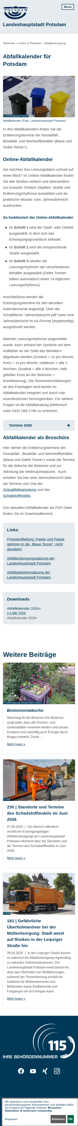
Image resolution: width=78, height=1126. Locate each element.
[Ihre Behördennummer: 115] (39, 1042)
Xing (45, 1071)
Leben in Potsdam (29, 43)
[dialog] (40, 1112)
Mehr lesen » (16, 744)
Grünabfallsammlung (19, 490)
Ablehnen (58, 1119)
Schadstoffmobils (16, 496)
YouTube (33, 1071)
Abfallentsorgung (55, 43)
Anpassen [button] (11, 1119)
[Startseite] (15, 12)
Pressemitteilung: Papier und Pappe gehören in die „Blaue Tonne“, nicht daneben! (35, 544)
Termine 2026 (20, 425)
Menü (68, 6)
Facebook (21, 1071)
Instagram (57, 1071)
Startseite (9, 43)
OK (70, 1119)
